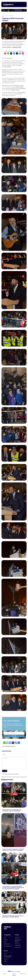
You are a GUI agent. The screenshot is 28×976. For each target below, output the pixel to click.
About (5, 953)
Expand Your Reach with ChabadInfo (8, 956)
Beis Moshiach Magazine (18, 940)
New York (13, 746)
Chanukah (7, 746)
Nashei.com (17, 943)
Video (14, 974)
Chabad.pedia (18, 945)
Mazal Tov (23, 974)
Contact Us (6, 959)
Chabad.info (17, 937)
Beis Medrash (7, 943)
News (4, 973)
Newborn (6, 939)
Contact (5, 961)
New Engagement (7, 946)
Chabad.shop (18, 947)
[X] (13, 743)
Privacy (14, 975)
